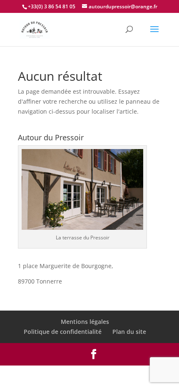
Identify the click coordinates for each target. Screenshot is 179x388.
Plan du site (129, 332)
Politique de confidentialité (63, 332)
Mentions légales (85, 322)
